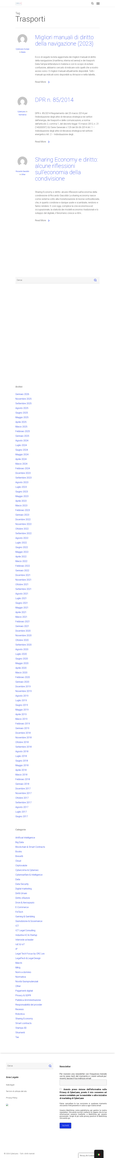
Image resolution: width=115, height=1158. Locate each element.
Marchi (18, 963)
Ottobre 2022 (22, 528)
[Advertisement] (23, 252)
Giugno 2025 (21, 412)
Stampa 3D (21, 1028)
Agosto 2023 (21, 482)
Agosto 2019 (21, 695)
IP (16, 949)
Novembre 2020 (23, 635)
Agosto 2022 (21, 538)
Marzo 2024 (21, 463)
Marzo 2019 (21, 719)
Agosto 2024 (21, 440)
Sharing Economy (24, 1018)
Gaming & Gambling (25, 916)
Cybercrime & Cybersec (27, 870)
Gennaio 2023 (22, 514)
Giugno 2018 (21, 760)
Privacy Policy (11, 1098)
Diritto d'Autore (22, 898)
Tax (17, 1037)
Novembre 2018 (23, 737)
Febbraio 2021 (22, 621)
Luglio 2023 (21, 487)
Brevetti (19, 856)
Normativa (22, 115)
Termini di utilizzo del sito (16, 1091)
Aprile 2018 (21, 770)
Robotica (20, 1014)
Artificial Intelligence (25, 837)
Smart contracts (23, 1023)
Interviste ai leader (24, 939)
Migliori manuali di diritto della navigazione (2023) (64, 40)
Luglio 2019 (21, 700)
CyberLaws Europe (22, 49)
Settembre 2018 (23, 746)
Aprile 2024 (21, 459)
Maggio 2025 (21, 417)
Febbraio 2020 (22, 677)
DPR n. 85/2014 (54, 100)
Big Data (19, 842)
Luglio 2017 (21, 811)
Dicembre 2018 (23, 733)
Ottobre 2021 (22, 584)
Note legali (10, 1085)
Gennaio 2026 (22, 394)
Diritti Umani (21, 893)
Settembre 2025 (23, 403)
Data (17, 879)
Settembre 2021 (23, 589)
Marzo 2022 (21, 561)
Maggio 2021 (21, 607)
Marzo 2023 (21, 505)
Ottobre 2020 (22, 640)
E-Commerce (22, 907)
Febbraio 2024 (22, 468)
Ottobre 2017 (22, 798)
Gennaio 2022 (22, 570)
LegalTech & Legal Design (28, 958)
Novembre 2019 (23, 691)
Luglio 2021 (21, 598)
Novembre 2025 (23, 398)
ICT (17, 925)
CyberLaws (22, 112)
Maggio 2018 (21, 765)
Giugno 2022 (21, 547)
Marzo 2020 (21, 672)
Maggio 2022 (21, 552)
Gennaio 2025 (22, 436)
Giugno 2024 (21, 450)
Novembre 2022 (23, 524)
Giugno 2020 (21, 658)
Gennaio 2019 (22, 728)
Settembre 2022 (23, 533)
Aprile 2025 (21, 422)
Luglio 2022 (21, 542)
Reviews (19, 1009)
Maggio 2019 (21, 709)
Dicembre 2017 (23, 788)
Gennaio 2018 (22, 784)
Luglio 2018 (21, 756)
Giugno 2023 (21, 491)
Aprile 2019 (21, 714)
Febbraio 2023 (22, 510)
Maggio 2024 (21, 454)
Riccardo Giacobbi (22, 171)
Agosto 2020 (21, 649)
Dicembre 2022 (23, 519)
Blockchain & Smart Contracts (30, 847)
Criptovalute (21, 865)
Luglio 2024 (21, 445)
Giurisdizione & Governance (28, 921)
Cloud (18, 861)
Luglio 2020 (21, 654)
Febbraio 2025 (22, 431)
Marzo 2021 (21, 617)
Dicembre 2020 (23, 630)
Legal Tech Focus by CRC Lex (30, 953)
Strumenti (20, 1032)
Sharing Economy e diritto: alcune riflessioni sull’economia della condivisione (66, 169)
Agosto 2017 (21, 807)
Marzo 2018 (21, 774)
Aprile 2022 (21, 556)
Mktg (17, 967)
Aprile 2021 (21, 612)
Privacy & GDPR (23, 995)
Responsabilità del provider (28, 1004)
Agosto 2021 (21, 593)
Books (23, 52)
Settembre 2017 (23, 802)
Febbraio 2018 (22, 779)
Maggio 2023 (21, 496)
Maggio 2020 (21, 663)
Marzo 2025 (21, 426)
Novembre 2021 (23, 579)
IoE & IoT (20, 944)
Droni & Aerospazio (24, 902)
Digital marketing (23, 888)
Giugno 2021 (21, 603)
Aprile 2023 (21, 501)
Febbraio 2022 (22, 566)
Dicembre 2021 (23, 575)
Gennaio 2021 (22, 626)
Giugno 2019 (21, 705)
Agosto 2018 (21, 751)
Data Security (22, 884)
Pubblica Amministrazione (28, 1000)
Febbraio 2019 (22, 723)
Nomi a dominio (23, 972)
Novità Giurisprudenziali (26, 981)
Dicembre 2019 (23, 686)
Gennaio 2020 (22, 682)
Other (23, 174)
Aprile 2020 (21, 668)
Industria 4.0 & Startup (26, 935)
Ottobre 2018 (22, 742)
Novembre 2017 (23, 793)
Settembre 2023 (23, 477)
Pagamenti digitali (24, 990)
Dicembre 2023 (23, 473)
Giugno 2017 (21, 816)
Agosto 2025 (21, 408)
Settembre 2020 (23, 644)
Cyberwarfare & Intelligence (28, 874)
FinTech (19, 912)
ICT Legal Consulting (25, 930)
